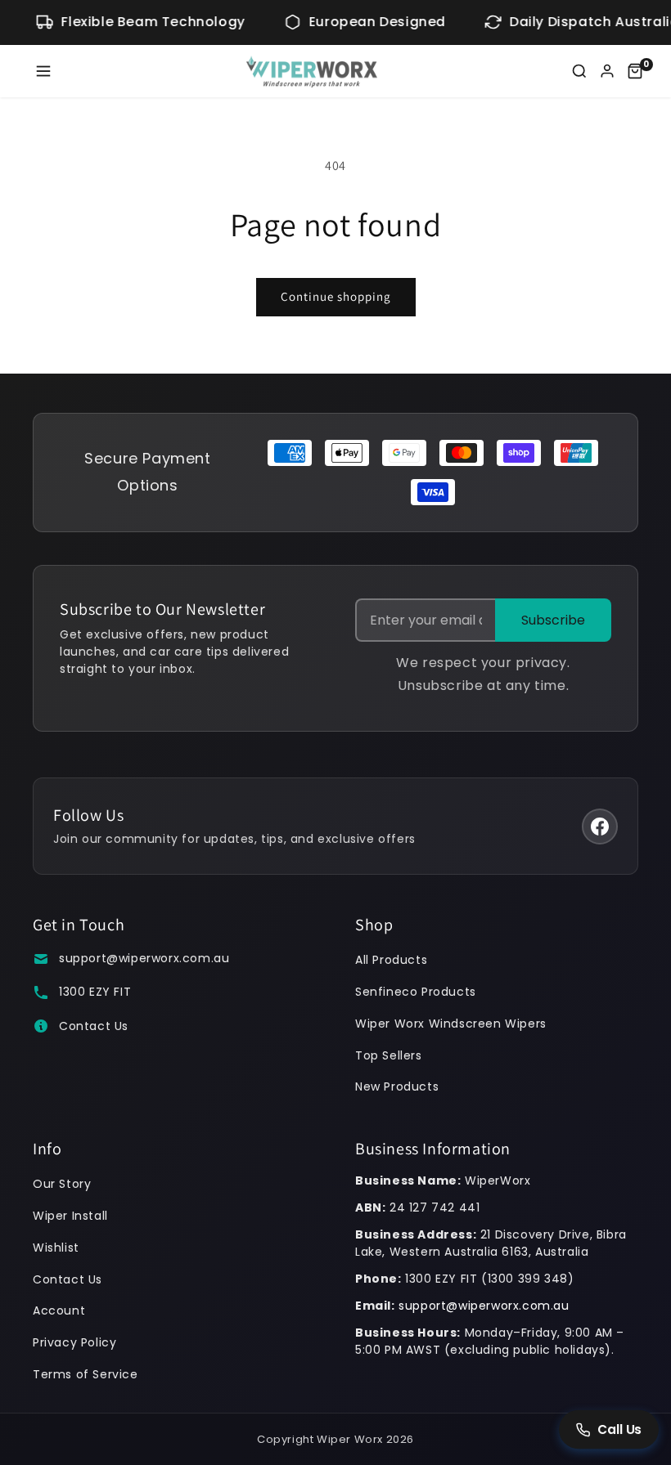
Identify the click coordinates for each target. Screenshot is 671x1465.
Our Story (62, 1184)
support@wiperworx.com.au (144, 958)
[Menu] (43, 71)
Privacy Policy (74, 1342)
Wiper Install (70, 1215)
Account (59, 1310)
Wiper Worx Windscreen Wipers (451, 1023)
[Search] (579, 71)
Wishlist (56, 1247)
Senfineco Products (415, 991)
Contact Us (93, 1026)
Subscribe (553, 620)
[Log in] (607, 71)
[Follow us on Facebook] (600, 827)
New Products (397, 1086)
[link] (635, 71)
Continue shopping (336, 296)
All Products (391, 960)
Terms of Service (85, 1374)
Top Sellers (388, 1055)
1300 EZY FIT (95, 991)
